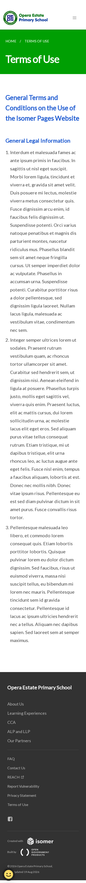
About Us (15, 703)
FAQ (11, 758)
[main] (43, 351)
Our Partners (19, 740)
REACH (13, 777)
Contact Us (16, 768)
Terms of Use (17, 804)
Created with (15, 841)
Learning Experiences (27, 713)
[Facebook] (12, 819)
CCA (11, 722)
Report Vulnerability (23, 786)
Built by (12, 852)
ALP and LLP (18, 731)
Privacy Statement (21, 795)
